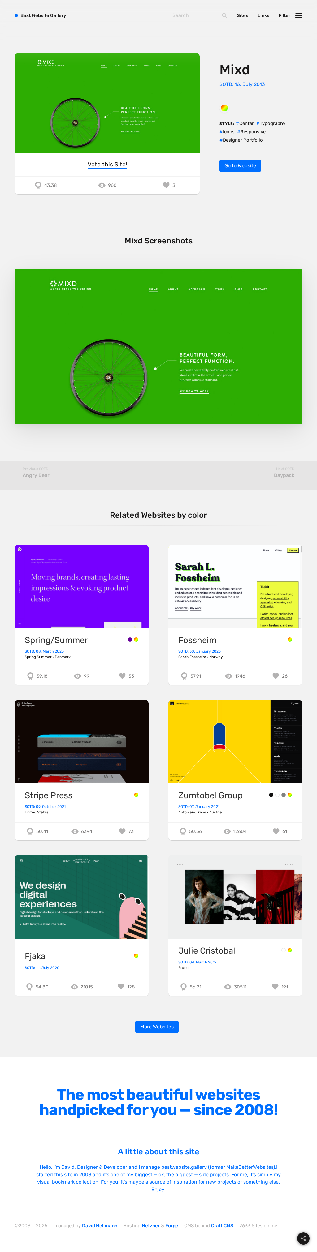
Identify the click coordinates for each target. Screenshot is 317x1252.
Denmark (63, 657)
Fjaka (35, 956)
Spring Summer (38, 657)
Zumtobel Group (210, 795)
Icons (229, 132)
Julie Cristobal (206, 950)
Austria (215, 812)
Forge (171, 1225)
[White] (277, 794)
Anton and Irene (192, 812)
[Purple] (130, 639)
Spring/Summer (56, 640)
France (184, 968)
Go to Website (240, 166)
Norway (216, 657)
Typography (272, 123)
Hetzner (151, 1225)
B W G (43, 15)
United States (37, 812)
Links (263, 15)
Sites (242, 15)
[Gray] (283, 794)
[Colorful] (224, 108)
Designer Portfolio (243, 140)
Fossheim (197, 640)
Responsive (253, 132)
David (68, 1167)
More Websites (157, 1027)
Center (246, 123)
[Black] (271, 794)
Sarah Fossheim (192, 657)
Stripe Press (48, 795)
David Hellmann (99, 1225)
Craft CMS (222, 1225)
